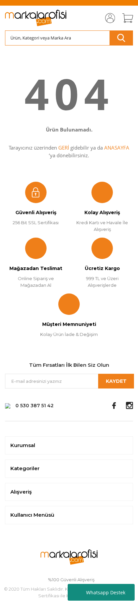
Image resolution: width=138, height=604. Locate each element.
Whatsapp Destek (105, 592)
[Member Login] (108, 18)
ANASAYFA (116, 147)
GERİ (63, 147)
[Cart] (125, 18)
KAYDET (116, 381)
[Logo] (36, 18)
